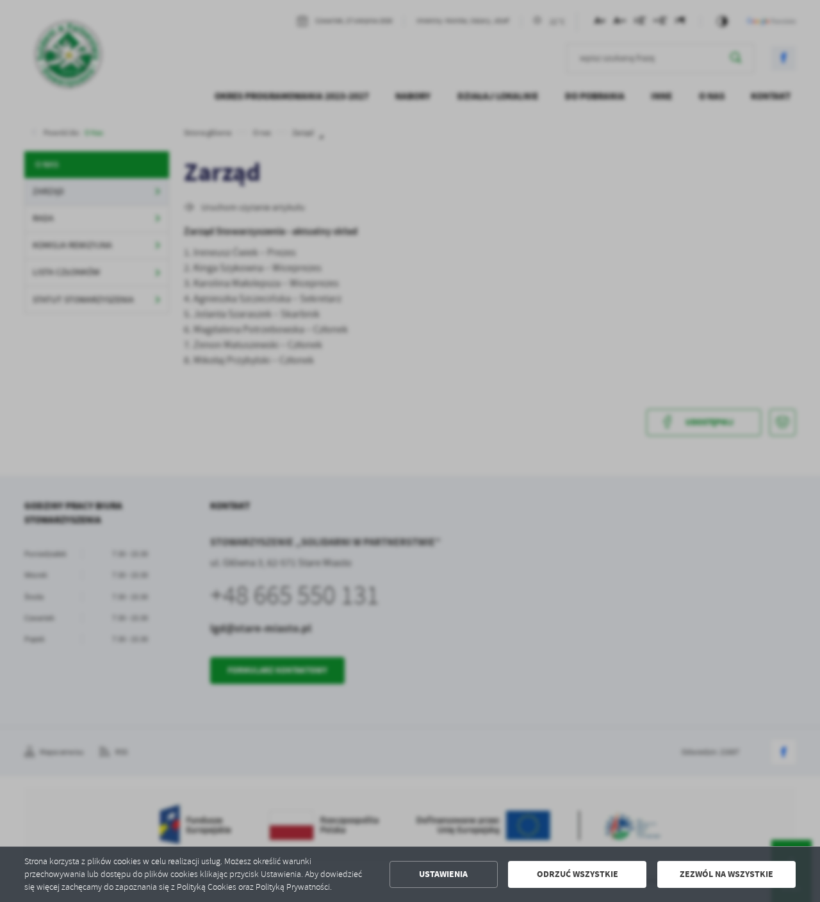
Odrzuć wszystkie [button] (577, 874)
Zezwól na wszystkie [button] (726, 874)
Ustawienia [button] (443, 874)
